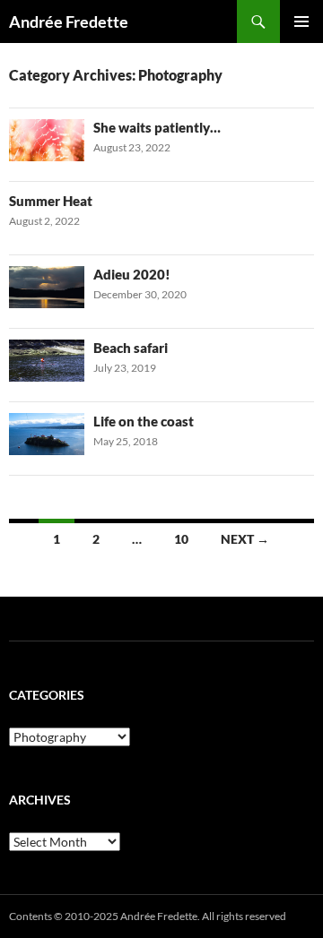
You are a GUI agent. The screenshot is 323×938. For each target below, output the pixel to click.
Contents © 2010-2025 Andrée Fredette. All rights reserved (147, 916)
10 (181, 538)
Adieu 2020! (131, 274)
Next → (245, 538)
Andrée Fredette (68, 21)
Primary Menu (301, 21)
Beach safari (130, 348)
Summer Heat (50, 201)
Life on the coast (143, 421)
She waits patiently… (157, 127)
